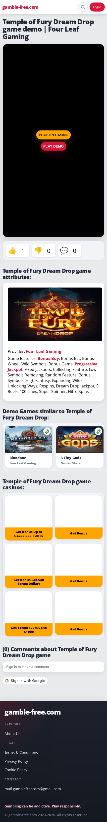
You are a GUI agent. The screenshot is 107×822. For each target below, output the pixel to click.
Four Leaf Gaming (43, 351)
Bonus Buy (48, 358)
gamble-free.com (20, 7)
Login (97, 7)
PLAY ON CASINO (53, 135)
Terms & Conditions (21, 752)
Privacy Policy (16, 761)
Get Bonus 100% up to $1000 (29, 629)
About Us (12, 733)
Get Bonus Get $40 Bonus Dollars (28, 582)
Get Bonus (78, 533)
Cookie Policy (15, 769)
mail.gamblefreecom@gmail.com (32, 788)
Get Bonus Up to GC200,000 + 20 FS (28, 533)
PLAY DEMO (53, 146)
